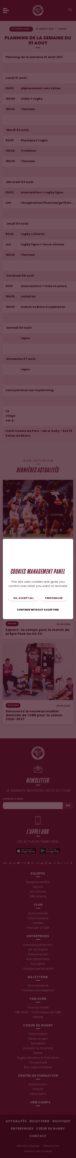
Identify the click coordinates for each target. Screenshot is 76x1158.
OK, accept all (23, 598)
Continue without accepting (38, 610)
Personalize (54, 598)
